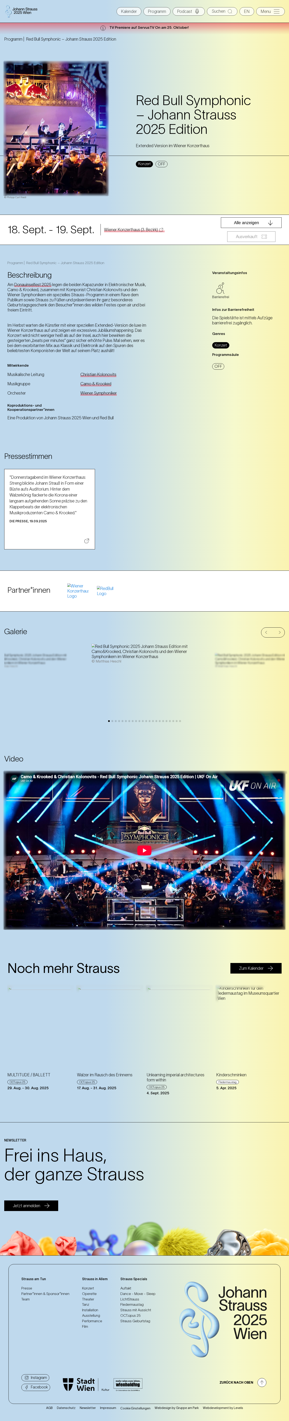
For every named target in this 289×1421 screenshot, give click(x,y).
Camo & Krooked (95, 383)
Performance (92, 1321)
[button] (266, 632)
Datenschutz (66, 1408)
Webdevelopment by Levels (223, 1408)
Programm (157, 11)
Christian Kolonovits (98, 374)
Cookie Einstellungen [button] (135, 1408)
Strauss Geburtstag (135, 1321)
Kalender (129, 11)
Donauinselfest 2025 (32, 284)
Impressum (108, 1408)
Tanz (85, 1304)
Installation (90, 1310)
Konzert (88, 1288)
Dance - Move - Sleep (138, 1294)
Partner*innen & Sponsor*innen (45, 1294)
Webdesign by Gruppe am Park (177, 1408)
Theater (88, 1299)
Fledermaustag (132, 1304)
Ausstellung (91, 1315)
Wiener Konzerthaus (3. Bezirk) (131, 229)
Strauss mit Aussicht (135, 1310)
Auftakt (125, 1288)
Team (25, 1299)
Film (85, 1326)
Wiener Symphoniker (98, 393)
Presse (26, 1288)
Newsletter (88, 1408)
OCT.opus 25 (130, 1315)
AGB (49, 1408)
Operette (89, 1294)
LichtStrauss (129, 1299)
